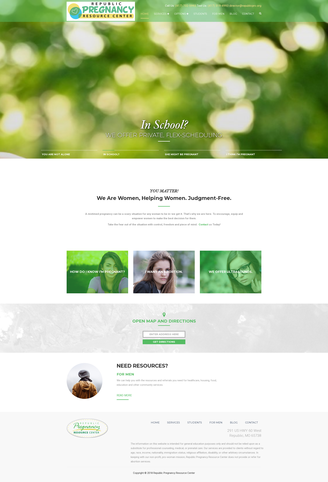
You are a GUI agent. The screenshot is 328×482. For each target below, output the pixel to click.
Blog (233, 13)
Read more (124, 395)
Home (145, 13)
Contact (248, 13)
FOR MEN (125, 374)
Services (160, 13)
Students (200, 13)
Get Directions (164, 341)
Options (180, 13)
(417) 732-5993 (185, 5)
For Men (218, 13)
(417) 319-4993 (218, 5)
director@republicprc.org (245, 5)
